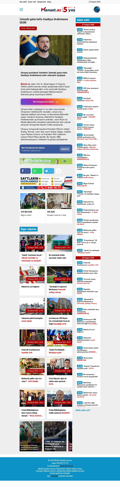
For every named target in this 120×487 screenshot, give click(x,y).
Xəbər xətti (32, 2)
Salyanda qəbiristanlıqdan (86, 340)
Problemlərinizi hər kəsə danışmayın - (88, 212)
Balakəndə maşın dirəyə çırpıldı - (87, 395)
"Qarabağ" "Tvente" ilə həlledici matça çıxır (88, 194)
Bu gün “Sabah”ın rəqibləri (87, 176)
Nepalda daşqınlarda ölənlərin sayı (87, 291)
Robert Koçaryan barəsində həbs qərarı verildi (87, 167)
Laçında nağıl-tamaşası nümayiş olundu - (88, 405)
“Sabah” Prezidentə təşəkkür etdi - (88, 367)
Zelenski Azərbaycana (87, 264)
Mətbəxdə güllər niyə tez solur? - (87, 232)
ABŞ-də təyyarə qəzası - (86, 80)
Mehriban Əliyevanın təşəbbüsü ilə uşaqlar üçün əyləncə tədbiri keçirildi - (88, 385)
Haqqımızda (41, 2)
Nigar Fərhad (85, 184)
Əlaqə (49, 2)
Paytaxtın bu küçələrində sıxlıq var (85, 203)
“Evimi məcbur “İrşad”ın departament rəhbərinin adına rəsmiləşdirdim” (86, 32)
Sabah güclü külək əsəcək (88, 51)
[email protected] (66, 466)
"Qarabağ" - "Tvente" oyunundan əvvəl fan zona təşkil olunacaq (88, 70)
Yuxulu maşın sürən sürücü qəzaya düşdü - (85, 127)
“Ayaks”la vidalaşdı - (88, 251)
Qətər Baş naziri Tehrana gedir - (87, 147)
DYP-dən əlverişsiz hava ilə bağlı (87, 90)
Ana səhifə (23, 2)
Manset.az (25, 83)
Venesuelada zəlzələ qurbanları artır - (87, 137)
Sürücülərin (85, 359)
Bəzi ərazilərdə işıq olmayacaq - (88, 311)
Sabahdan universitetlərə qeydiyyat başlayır (87, 42)
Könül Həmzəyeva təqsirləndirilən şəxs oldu (87, 272)
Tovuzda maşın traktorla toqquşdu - (86, 281)
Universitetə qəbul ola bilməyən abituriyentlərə (87, 350)
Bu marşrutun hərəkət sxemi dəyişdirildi (87, 375)
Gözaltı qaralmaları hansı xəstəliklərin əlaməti (88, 222)
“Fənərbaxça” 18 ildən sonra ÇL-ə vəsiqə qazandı (87, 242)
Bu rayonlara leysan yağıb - (86, 117)
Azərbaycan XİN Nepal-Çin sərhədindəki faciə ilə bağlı (87, 321)
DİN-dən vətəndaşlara (83, 157)
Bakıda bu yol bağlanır (86, 330)
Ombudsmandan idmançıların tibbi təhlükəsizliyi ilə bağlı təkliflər (87, 60)
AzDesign (54, 476)
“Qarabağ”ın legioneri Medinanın (87, 301)
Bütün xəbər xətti (83, 410)
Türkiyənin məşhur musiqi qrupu (88, 107)
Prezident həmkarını (85, 99)
